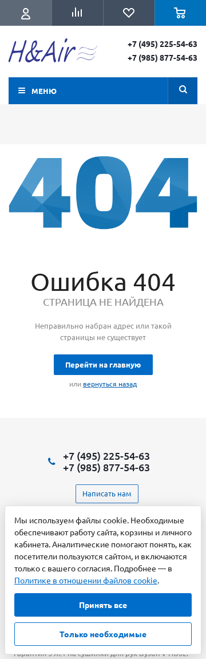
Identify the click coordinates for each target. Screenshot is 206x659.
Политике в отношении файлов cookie (85, 580)
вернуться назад (110, 383)
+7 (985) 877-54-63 (162, 57)
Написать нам (107, 493)
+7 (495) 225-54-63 (162, 44)
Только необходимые (103, 634)
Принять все (103, 604)
